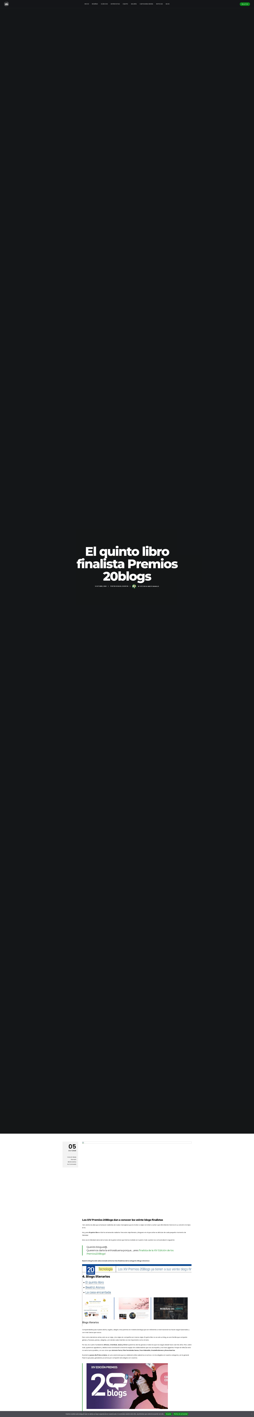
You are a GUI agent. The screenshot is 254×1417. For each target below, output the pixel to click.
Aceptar (168, 1414)
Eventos (125, 586)
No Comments (71, 1164)
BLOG (119, 586)
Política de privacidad (181, 1414)
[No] (252, 1414)
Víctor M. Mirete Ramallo (149, 586)
